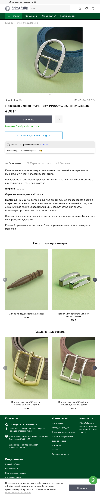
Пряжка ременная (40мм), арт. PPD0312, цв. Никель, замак (73, 403)
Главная (9, 23)
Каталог (16, 16)
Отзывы (55, 449)
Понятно (82, 487)
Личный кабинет (12, 464)
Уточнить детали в (34, 135)
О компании (31, 16)
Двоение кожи (67, 16)
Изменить (44, 144)
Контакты (56, 445)
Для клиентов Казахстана (63, 432)
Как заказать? (49, 16)
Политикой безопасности (18, 492)
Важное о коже (59, 441)
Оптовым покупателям (62, 436)
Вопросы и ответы (60, 454)
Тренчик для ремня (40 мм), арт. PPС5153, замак (73, 315)
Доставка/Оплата (13, 477)
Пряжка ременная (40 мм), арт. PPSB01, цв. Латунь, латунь (26, 403)
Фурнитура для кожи (27, 23)
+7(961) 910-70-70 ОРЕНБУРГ (23, 424)
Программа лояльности (16, 473)
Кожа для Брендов (60, 427)
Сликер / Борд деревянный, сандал (26, 313)
